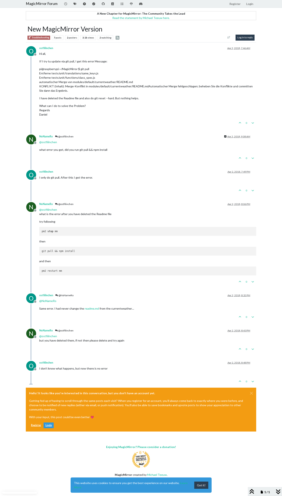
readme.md (92, 308)
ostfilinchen (46, 48)
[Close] (251, 393)
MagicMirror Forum (42, 3)
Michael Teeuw (157, 474)
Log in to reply (245, 37)
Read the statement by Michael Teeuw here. (141, 18)
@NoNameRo (65, 295)
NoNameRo (46, 136)
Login (48, 425)
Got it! (201, 485)
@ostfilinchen (65, 136)
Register (36, 425)
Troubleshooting (40, 37)
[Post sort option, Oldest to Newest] (228, 37)
